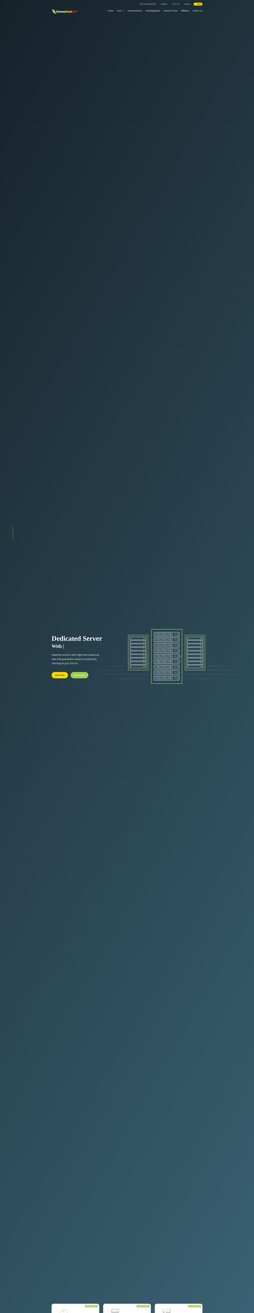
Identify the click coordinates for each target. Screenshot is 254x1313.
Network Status (171, 10)
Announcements (135, 10)
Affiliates (185, 10)
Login (198, 4)
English (163, 4)
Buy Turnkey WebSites (148, 4)
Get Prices (60, 676)
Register (187, 4)
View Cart (176, 4)
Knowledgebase (152, 10)
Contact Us (197, 10)
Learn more (79, 676)
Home (111, 10)
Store (120, 10)
